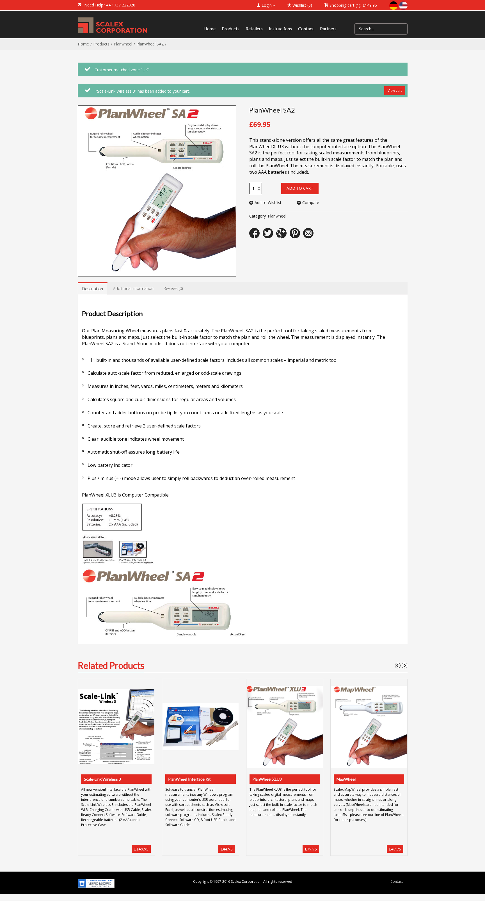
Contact (396, 881)
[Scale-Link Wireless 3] (116, 726)
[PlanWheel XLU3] (284, 726)
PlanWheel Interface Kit (189, 779)
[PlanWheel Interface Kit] (200, 726)
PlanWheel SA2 (150, 44)
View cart (395, 90)
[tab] (92, 288)
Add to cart (300, 188)
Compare (310, 202)
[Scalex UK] (113, 25)
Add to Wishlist (268, 202)
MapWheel (346, 779)
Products (101, 44)
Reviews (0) (173, 288)
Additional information (133, 288)
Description (92, 288)
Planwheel (123, 44)
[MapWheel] (369, 726)
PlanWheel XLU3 (267, 779)
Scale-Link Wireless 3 (102, 779)
